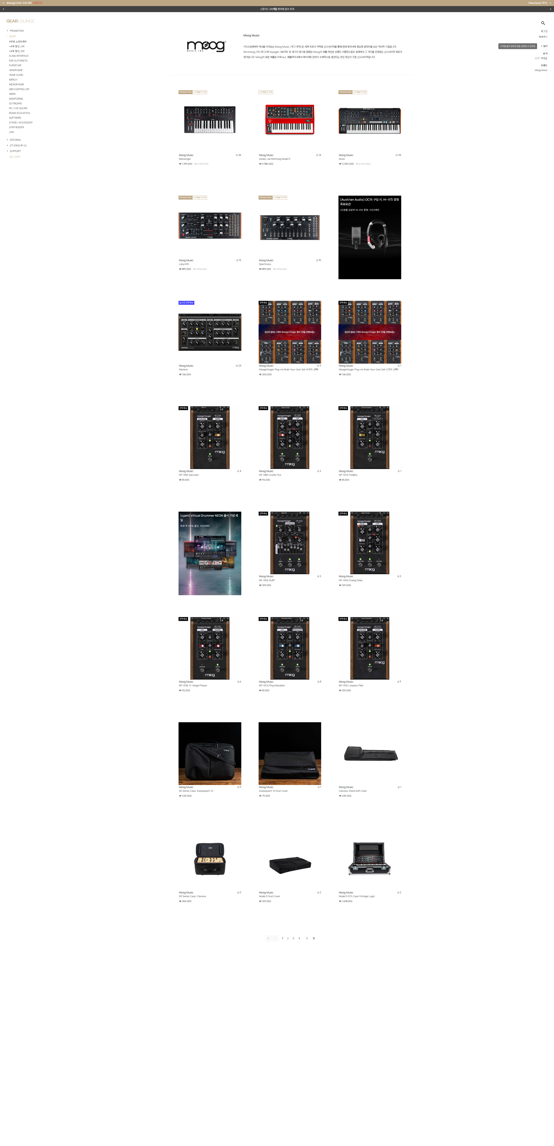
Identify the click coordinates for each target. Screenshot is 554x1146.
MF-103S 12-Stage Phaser (193, 685)
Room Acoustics (19, 112)
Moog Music (186, 155)
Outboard (15, 103)
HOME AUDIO (16, 74)
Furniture (15, 65)
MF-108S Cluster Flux (270, 474)
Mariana (183, 369)
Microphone (16, 84)
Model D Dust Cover (269, 896)
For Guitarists (18, 60)
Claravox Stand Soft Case (353, 790)
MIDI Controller (19, 89)
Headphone (16, 70)
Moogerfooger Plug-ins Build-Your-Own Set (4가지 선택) (289, 369)
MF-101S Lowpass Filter (351, 685)
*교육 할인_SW (16, 51)
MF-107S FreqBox (348, 474)
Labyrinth (184, 264)
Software (15, 117)
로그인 (544, 31)
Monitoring (16, 98)
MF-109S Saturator (189, 474)
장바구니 (543, 36)
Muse (342, 158)
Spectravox (265, 264)
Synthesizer (16, 127)
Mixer (12, 93)
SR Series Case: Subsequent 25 (196, 790)
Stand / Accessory (21, 122)
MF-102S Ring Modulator (272, 685)
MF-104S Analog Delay (351, 580)
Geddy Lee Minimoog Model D (274, 158)
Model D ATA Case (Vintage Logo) (357, 896)
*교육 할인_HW (16, 46)
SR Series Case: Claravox (192, 896)
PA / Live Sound (18, 108)
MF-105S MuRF (267, 580)
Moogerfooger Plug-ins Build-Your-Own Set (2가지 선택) (368, 369)
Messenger (185, 158)
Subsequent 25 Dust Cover (273, 790)
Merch (13, 79)
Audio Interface (19, 55)
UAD (11, 132)
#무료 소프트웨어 (18, 41)
